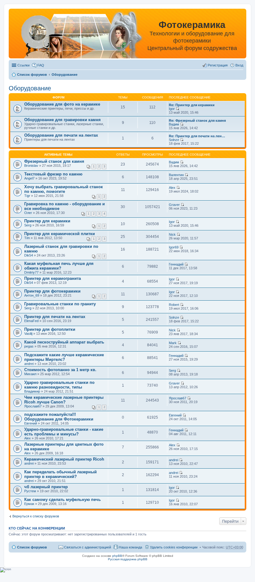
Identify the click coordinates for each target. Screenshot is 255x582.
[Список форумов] (74, 34)
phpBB (117, 555)
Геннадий (176, 264)
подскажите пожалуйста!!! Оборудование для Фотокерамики (58, 416)
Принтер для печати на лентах (54, 316)
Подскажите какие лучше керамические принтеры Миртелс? (64, 357)
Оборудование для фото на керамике (62, 104)
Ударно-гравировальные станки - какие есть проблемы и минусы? (63, 431)
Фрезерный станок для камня (54, 161)
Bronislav (31, 165)
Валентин (176, 175)
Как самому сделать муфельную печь (62, 499)
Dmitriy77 (31, 272)
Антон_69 (31, 295)
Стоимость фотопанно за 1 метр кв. (60, 369)
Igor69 (173, 247)
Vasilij (28, 333)
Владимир (32, 391)
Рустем (30, 491)
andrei (29, 364)
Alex (172, 187)
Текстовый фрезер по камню (53, 174)
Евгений (30, 423)
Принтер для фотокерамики (52, 291)
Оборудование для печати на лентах (61, 135)
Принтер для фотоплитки (49, 329)
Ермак (29, 504)
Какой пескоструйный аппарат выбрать (64, 342)
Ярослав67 (33, 406)
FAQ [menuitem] (40, 65)
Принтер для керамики (47, 221)
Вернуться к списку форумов (35, 516)
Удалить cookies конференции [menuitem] (173, 547)
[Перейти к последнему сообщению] (177, 109)
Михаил (30, 374)
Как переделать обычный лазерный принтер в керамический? (60, 474)
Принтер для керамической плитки (59, 233)
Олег (28, 213)
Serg (27, 225)
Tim (27, 238)
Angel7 (29, 178)
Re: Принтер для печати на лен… (197, 136)
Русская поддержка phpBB (127, 559)
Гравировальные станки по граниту (60, 304)
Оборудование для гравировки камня (62, 119)
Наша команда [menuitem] (130, 547)
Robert (174, 305)
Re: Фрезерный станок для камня (197, 120)
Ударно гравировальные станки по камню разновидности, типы (59, 384)
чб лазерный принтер (46, 486)
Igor (172, 109)
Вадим (174, 124)
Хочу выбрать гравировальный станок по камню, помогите (63, 189)
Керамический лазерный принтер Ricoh (64, 459)
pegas (29, 346)
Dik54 (28, 255)
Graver (174, 205)
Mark (173, 343)
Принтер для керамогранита (52, 278)
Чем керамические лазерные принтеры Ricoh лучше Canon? (64, 399)
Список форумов (32, 74)
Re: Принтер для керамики (192, 105)
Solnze (174, 140)
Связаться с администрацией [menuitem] (87, 547)
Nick (172, 234)
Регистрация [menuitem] (218, 65)
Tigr (27, 196)
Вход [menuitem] (239, 65)
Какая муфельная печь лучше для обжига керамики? (59, 266)
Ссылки (23, 65)
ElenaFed (31, 321)
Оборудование (64, 74)
